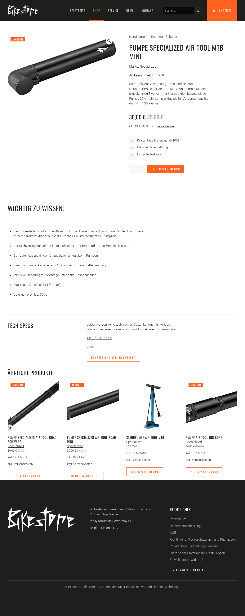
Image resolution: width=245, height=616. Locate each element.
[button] (109, 41)
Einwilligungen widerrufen (188, 560)
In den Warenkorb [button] (26, 476)
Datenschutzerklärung (185, 526)
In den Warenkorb (165, 169)
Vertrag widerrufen (188, 570)
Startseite (77, 10)
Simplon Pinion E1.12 (103, 528)
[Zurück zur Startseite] (23, 10)
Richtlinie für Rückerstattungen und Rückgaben (203, 539)
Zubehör (171, 37)
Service (113, 10)
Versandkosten (166, 126)
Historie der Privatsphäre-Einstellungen (197, 553)
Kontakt (147, 10)
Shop (96, 10)
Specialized (148, 66)
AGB (173, 532)
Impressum (178, 519)
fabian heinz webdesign (163, 587)
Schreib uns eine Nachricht (113, 357)
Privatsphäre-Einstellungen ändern (194, 546)
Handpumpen (138, 37)
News (130, 10)
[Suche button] (197, 10)
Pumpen (157, 37)
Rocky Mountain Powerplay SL (110, 521)
